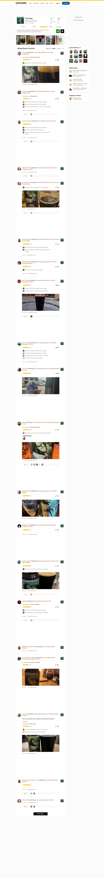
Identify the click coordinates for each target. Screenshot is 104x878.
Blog (30, 3)
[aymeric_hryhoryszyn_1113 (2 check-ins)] (71, 51)
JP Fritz (24, 368)
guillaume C (25, 525)
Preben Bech (26, 491)
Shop (51, 3)
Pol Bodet (25, 91)
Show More (37, 31)
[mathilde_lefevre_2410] (34, 793)
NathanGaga (26, 261)
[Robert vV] (31, 465)
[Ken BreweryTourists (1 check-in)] (85, 51)
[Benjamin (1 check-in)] (80, 56)
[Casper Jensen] (37, 465)
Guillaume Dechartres (28, 646)
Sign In (58, 3)
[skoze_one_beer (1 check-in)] (85, 56)
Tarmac (36, 52)
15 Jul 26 (24, 137)
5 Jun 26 (24, 460)
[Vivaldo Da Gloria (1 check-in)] (80, 61)
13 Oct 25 (24, 802)
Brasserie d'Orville (31, 21)
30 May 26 (24, 534)
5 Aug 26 (24, 110)
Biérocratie (33, 723)
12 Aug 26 (24, 84)
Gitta (23, 422)
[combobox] (80, 3)
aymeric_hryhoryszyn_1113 (30, 780)
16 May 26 (24, 590)
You (63, 48)
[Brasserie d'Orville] (31, 141)
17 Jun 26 (24, 361)
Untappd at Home (27, 169)
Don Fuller (25, 280)
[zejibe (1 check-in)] (85, 61)
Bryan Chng (25, 342)
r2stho (24, 714)
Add (62, 31)
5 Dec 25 (24, 789)
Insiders (42, 3)
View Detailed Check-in (32, 84)
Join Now (65, 3)
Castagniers (25, 54)
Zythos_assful (26, 121)
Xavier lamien (26, 561)
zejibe (23, 601)
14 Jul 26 (24, 172)
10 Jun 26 (24, 395)
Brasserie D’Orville (27, 282)
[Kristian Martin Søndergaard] (40, 465)
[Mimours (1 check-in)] (71, 56)
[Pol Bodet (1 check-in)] (71, 61)
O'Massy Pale (26, 93)
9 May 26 (24, 650)
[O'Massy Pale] (31, 114)
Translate (25, 721)
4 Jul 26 (23, 255)
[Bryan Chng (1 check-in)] (76, 56)
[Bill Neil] (31, 316)
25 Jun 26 (24, 312)
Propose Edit (78, 17)
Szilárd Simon (26, 239)
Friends (58, 48)
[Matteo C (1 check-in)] (76, 61)
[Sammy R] (34, 465)
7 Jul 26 (23, 209)
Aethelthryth (26, 168)
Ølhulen (24, 492)
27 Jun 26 (24, 273)
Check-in (58, 31)
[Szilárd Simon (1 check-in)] (80, 51)
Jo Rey (24, 52)
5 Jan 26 (24, 753)
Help (47, 3)
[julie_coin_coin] (31, 806)
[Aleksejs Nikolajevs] (42, 465)
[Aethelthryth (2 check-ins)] (76, 51)
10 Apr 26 (24, 687)
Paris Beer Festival (35, 57)
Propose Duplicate (78, 20)
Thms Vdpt (25, 800)
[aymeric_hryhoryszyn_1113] (34, 806)
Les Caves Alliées (34, 604)
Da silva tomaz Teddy (28, 657)
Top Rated (36, 3)
